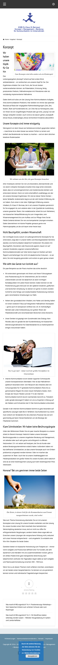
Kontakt (41, 639)
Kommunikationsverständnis (27, 639)
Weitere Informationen (32, 653)
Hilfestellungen (10, 639)
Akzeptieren (32, 656)
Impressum (49, 639)
